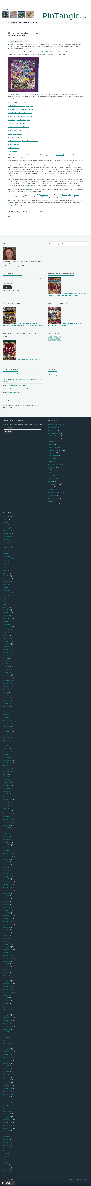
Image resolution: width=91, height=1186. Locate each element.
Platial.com (11, 44)
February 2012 (7, 910)
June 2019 (6, 709)
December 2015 (7, 791)
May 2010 (6, 969)
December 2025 (7, 539)
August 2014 (6, 825)
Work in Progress (52, 504)
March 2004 (6, 1168)
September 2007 (8, 1060)
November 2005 (7, 1122)
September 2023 (8, 593)
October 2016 (7, 765)
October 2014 (7, 819)
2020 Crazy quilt (52, 427)
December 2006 (7, 1086)
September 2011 (8, 924)
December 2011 (7, 916)
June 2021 (6, 661)
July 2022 (6, 632)
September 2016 (8, 768)
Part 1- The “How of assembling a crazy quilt (20, 106)
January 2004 (7, 1170)
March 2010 (6, 975)
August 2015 (6, 802)
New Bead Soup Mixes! (14, 392)
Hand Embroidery (52, 470)
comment (28, 181)
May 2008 (6, 1037)
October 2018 (7, 720)
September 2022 (8, 627)
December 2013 (7, 848)
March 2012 (6, 907)
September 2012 (8, 890)
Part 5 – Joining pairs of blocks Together (19, 120)
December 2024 (7, 550)
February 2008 (7, 1046)
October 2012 (7, 887)
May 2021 (6, 664)
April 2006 (6, 1108)
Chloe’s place (44, 195)
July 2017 (6, 740)
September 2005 (8, 1128)
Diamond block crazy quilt (55, 458)
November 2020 (7, 681)
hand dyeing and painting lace (17, 157)
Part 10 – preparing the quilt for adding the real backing (23, 141)
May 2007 (6, 1071)
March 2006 (6, 1111)
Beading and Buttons (54, 436)
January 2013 (7, 879)
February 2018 (7, 729)
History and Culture (53, 478)
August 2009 (6, 995)
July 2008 (6, 1032)
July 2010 (6, 964)
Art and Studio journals (54, 433)
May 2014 (6, 833)
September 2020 (8, 686)
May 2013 (6, 867)
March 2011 (6, 941)
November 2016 (7, 763)
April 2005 (6, 1139)
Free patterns (51, 467)
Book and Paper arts (53, 439)
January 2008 (7, 1049)
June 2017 (6, 743)
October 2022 (7, 624)
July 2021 (6, 658)
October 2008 (7, 1023)
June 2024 (6, 567)
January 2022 (7, 644)
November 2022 (7, 621)
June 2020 (6, 695)
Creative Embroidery (53, 456)
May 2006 (6, 1105)
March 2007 (6, 1077)
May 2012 (6, 901)
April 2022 (6, 635)
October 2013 (7, 853)
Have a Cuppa (51, 475)
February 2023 (7, 613)
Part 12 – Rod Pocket (13, 148)
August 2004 (6, 1153)
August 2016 (6, 771)
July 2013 (6, 862)
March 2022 (6, 638)
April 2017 (6, 749)
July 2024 (6, 564)
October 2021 (7, 652)
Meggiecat (31, 189)
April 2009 (6, 1006)
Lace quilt (50, 481)
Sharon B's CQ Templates (55, 492)
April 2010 (6, 972)
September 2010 (8, 958)
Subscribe (7, 287)
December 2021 (7, 647)
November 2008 (7, 1020)
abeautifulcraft (60, 155)
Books (49, 441)
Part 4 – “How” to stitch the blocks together (20, 116)
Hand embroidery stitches (55, 473)
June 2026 (6, 522)
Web (49, 501)
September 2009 (8, 992)
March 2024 (6, 576)
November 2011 (7, 918)
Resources (51, 487)
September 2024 (8, 559)
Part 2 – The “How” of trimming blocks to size (20, 109)
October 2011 (7, 921)
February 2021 (7, 672)
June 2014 (6, 831)
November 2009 (7, 986)
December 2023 (7, 584)
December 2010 (7, 950)
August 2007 (6, 1063)
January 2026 (7, 536)
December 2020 (7, 678)
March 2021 (6, 669)
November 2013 (7, 850)
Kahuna (77, 1179)
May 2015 (6, 808)
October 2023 (7, 590)
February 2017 (7, 754)
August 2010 (6, 961)
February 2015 (7, 811)
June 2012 (6, 899)
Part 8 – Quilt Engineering (15, 134)
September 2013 (8, 856)
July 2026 (6, 519)
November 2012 (7, 884)
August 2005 (6, 1131)
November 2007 (7, 1054)
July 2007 (6, 1066)
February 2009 (7, 1012)
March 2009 (6, 1009)
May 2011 (6, 935)
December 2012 (7, 882)
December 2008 (7, 1018)
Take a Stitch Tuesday (54, 498)
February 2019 (7, 712)
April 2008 (6, 1040)
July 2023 (6, 598)
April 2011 (6, 938)
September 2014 (8, 822)
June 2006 (6, 1102)
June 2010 (6, 967)
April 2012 (6, 904)
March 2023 (6, 610)
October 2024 (7, 556)
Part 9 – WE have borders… (15, 137)
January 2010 (7, 981)
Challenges (14, 22)
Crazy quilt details (53, 447)
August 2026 (6, 516)
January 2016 (7, 788)
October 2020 (7, 683)
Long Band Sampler (53, 484)
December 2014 (7, 814)
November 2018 (7, 717)
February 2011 (7, 944)
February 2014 (7, 842)
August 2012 (6, 893)
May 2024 (6, 570)
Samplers (50, 490)
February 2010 (7, 978)
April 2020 (6, 698)
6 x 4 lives (10, 203)
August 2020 (6, 689)
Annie (19, 94)
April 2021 (6, 666)
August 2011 (6, 927)
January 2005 (7, 1145)
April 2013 (6, 870)
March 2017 (6, 751)
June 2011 (6, 933)
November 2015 (7, 794)
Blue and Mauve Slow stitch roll (17, 385)
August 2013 (6, 859)
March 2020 (6, 700)
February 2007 (7, 1080)
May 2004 (6, 1162)
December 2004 (7, 1148)
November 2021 (7, 649)
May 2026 (6, 525)
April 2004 (6, 1165)
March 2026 (6, 530)
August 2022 (6, 630)
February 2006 (7, 1114)
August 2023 (6, 596)
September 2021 (8, 655)
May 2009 (6, 1003)
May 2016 (6, 777)
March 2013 (6, 873)
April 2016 (6, 780)
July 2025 (6, 545)
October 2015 (7, 797)
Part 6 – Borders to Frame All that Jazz (18, 127)
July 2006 (6, 1100)
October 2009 (7, 989)
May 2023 (6, 604)
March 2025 (6, 547)
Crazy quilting (21, 36)
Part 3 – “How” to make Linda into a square (20, 113)
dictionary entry (66, 195)
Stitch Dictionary (52, 495)
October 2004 (7, 1151)
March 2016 (6, 783)
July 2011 (6, 930)
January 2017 (7, 757)
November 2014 (7, 816)
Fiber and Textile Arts (54, 464)
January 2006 (7, 1117)
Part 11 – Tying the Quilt (14, 144)
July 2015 (6, 805)
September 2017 (8, 734)
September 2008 (8, 1026)
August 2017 (6, 737)
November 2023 (7, 587)
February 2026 (7, 533)
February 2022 (7, 641)
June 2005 (6, 1134)
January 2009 (7, 1015)
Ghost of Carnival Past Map (44, 52)
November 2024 (7, 553)
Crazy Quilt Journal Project (55, 450)
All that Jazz (40, 94)
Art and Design (52, 430)
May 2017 (6, 746)
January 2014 (7, 845)
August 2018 (6, 726)
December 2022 (7, 618)
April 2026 (6, 528)
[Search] (30, 6)
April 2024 (6, 573)
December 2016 (7, 760)
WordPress (84, 1179)
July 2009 (6, 998)
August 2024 (6, 562)
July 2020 (6, 692)
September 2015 (8, 799)
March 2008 (6, 1043)
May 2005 (6, 1136)
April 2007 (6, 1074)
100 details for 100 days (54, 424)
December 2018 (7, 715)
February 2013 (7, 876)
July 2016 (6, 774)
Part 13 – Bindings (13, 151)
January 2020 (7, 706)
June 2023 (6, 601)
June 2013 (6, 865)
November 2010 (7, 952)
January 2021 (7, 675)
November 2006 (7, 1088)
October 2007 (7, 1057)
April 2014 (6, 836)
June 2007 (6, 1068)
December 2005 (7, 1120)
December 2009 (7, 984)
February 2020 (7, 703)
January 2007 (7, 1083)
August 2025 (6, 542)
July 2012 (6, 896)
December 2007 (7, 1052)
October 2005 (7, 1125)
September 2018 (8, 723)
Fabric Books (51, 461)
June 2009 (6, 1001)
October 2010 (7, 955)
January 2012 (7, 913)
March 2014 (6, 839)
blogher (44, 181)
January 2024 (7, 581)
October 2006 (7, 1091)
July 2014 (6, 828)
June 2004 (6, 1159)
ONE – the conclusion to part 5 (16, 123)
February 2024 (7, 579)
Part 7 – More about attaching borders (18, 130)
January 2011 (7, 947)
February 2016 (7, 785)
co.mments (42, 189)
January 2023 (7, 615)
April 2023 (6, 607)
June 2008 (6, 1035)
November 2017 (7, 732)
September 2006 (8, 1094)
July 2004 (6, 1156)
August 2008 (6, 1029)
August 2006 (6, 1097)
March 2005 (6, 1142)
